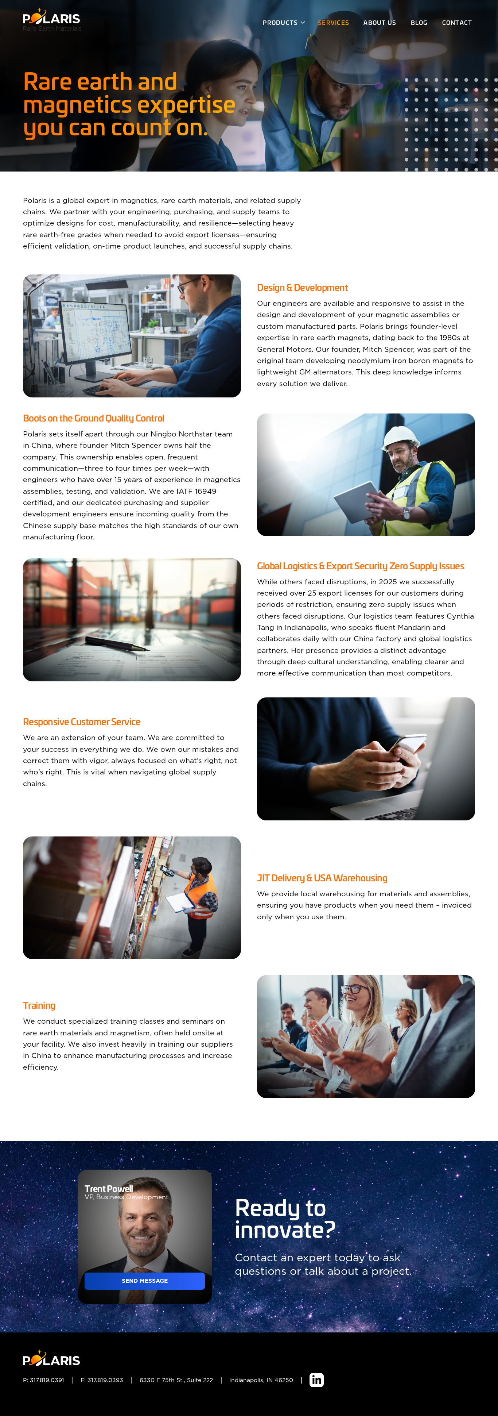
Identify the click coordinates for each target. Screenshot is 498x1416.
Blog (419, 22)
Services (333, 22)
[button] (283, 23)
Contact (457, 22)
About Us (379, 22)
